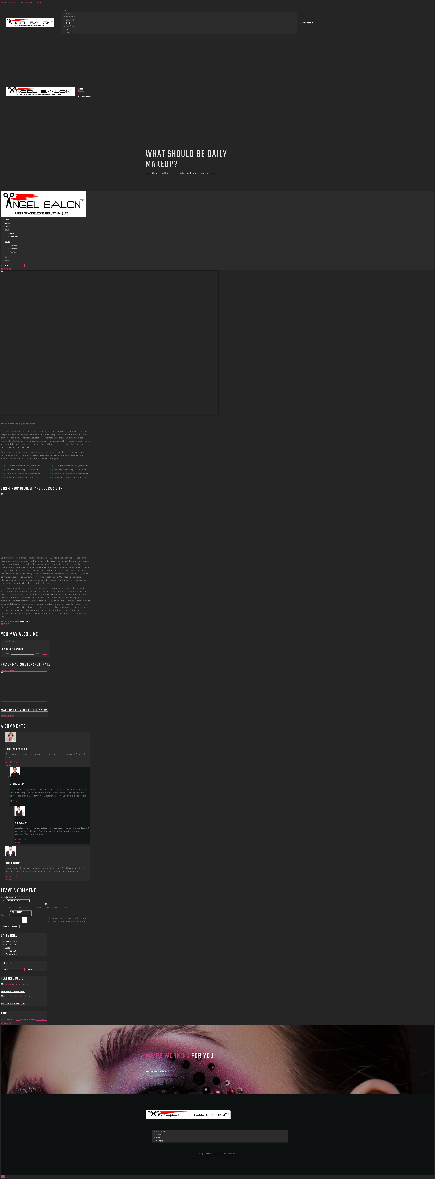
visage (16, 621)
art (3, 621)
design (8, 621)
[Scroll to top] (3, 1176)
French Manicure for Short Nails (25, 665)
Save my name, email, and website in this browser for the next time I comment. (35, 907)
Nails (17, 424)
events (18, 1020)
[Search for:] (12, 969)
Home (155, 173)
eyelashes (27, 1019)
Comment (5, 915)
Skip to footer (35, 2)
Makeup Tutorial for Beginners (24, 710)
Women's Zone (12, 954)
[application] (25, 654)
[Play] (4, 655)
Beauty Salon (11, 941)
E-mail (4, 901)
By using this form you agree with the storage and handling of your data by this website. (68, 920)
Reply (8, 765)
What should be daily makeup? (13, 991)
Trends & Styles (12, 951)
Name (3, 898)
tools (44, 1019)
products (38, 1020)
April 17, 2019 (7, 670)
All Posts (166, 173)
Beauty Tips (10, 944)
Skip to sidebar (22, 2)
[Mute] (41, 655)
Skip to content (8, 2)
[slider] (46, 654)
